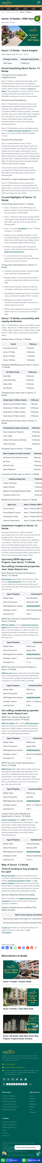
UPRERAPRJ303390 (33, 852)
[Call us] (3, 1160)
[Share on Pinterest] (27, 948)
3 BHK (23, 820)
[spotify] (25, 1079)
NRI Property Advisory (9, 1109)
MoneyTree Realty (8, 876)
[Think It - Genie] (4, 1154)
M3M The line (7, 769)
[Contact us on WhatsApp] (24, 1160)
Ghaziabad (32, 1104)
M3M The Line (7, 673)
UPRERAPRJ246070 (33, 697)
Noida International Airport (14, 252)
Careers (4, 1133)
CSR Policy (30, 1155)
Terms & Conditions (19, 1155)
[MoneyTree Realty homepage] (7, 2)
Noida (31, 1096)
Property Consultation (9, 1096)
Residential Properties (9, 1101)
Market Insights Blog (8, 1127)
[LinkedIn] (21, 1079)
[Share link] (39, 22)
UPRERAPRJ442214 (33, 654)
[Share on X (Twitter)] (11, 948)
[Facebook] (4, 1079)
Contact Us (5, 1135)
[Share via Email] (19, 948)
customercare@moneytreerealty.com (14, 1067)
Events (4, 1130)
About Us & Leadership (9, 1122)
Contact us (5, 928)
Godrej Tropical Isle (9, 820)
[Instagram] (12, 1079)
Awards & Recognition (9, 1125)
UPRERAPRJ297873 (33, 606)
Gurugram (32, 1099)
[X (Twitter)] (8, 1079)
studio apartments (14, 582)
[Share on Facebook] (3, 948)
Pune (30, 1109)
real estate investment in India (19, 881)
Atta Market (22, 228)
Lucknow (32, 1101)
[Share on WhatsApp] (15, 948)
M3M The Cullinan (8, 625)
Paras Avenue (6, 579)
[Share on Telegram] (23, 948)
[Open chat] (38, 1154)
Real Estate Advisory (8, 1099)
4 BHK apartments (31, 723)
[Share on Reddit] (31, 948)
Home (3, 12)
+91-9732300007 (9, 1064)
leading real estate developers (19, 131)
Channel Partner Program (10, 1107)
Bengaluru (32, 1112)
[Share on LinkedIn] (7, 948)
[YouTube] (17, 1079)
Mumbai (31, 1107)
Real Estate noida (12, 12)
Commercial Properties (9, 1104)
